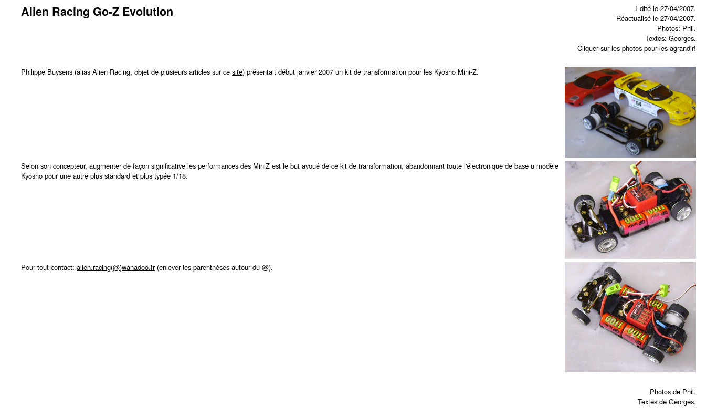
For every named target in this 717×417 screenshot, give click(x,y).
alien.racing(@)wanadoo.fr (116, 267)
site (237, 72)
